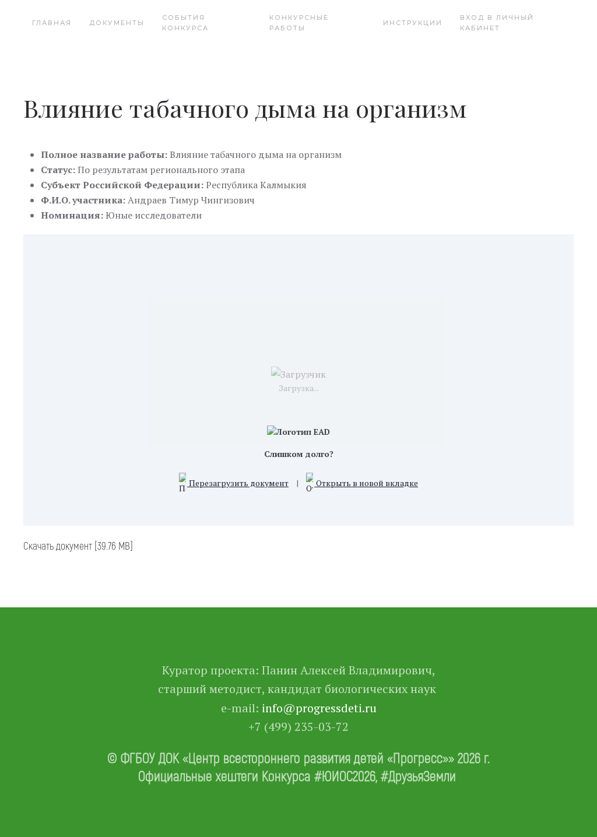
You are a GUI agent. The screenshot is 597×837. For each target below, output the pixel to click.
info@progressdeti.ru (319, 708)
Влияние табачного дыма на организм (245, 108)
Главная (52, 23)
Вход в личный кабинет (497, 22)
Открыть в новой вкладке (366, 482)
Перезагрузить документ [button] (238, 482)
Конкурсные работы (299, 22)
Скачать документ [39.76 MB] (78, 545)
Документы (117, 23)
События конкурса (185, 22)
